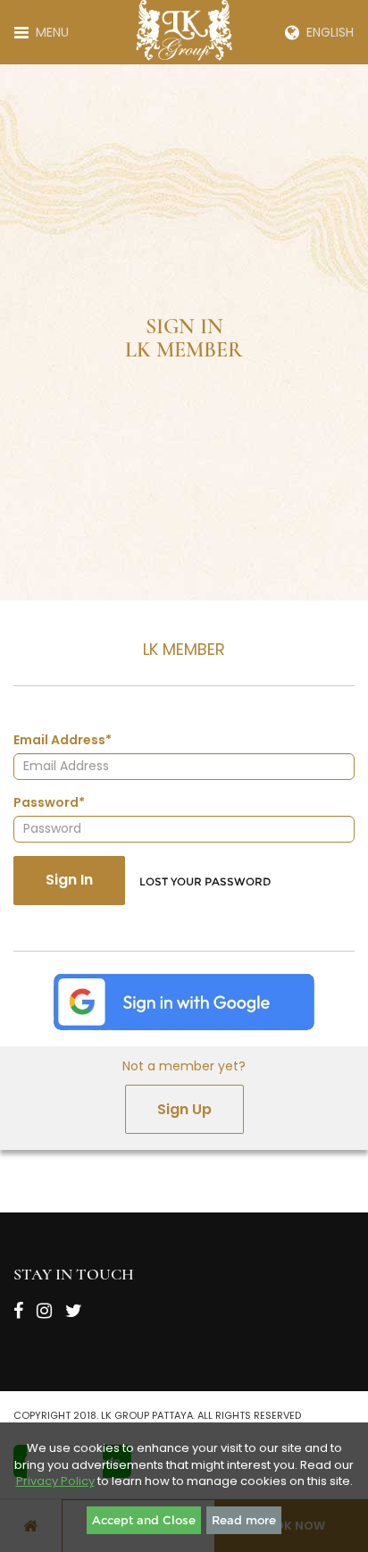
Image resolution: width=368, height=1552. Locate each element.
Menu (49, 32)
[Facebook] (18, 1314)
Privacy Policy (55, 1480)
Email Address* (62, 740)
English (326, 32)
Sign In (69, 879)
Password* (49, 802)
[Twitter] (73, 1314)
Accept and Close (144, 1520)
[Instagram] (44, 1314)
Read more (244, 1520)
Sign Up (184, 1109)
